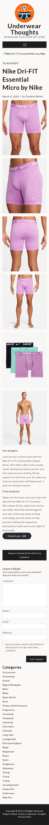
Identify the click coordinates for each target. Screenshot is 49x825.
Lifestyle (7, 730)
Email (6, 621)
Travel (5, 776)
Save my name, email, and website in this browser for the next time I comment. (24, 647)
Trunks (6, 780)
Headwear (8, 718)
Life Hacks (8, 726)
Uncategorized (10, 784)
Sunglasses (8, 764)
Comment (8, 581)
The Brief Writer (34, 96)
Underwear (8, 793)
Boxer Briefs (11, 63)
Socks (5, 759)
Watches (7, 797)
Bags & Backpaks (11, 684)
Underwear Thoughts (24, 29)
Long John (8, 734)
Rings (5, 747)
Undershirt (8, 789)
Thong (6, 772)
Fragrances (8, 709)
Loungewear (9, 739)
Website (7, 632)
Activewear (8, 676)
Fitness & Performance (15, 705)
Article (6, 680)
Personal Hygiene (12, 743)
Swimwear (8, 768)
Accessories (9, 672)
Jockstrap (7, 722)
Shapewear (8, 751)
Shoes (5, 755)
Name (6, 610)
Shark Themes (18, 814)
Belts (5, 689)
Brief (5, 701)
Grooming (7, 714)
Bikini (5, 693)
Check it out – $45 (17, 536)
